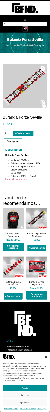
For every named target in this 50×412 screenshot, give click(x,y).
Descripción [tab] (13, 141)
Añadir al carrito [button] (37, 248)
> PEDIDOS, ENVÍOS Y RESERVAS (19, 350)
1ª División (16, 45)
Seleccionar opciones (13, 247)
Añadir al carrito (23, 133)
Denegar (25, 395)
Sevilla (23, 45)
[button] (46, 356)
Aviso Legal (41, 409)
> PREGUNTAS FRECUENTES (18, 346)
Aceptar (25, 388)
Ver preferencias (25, 402)
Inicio (8, 45)
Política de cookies (11, 409)
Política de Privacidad (28, 409)
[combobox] (25, 24)
